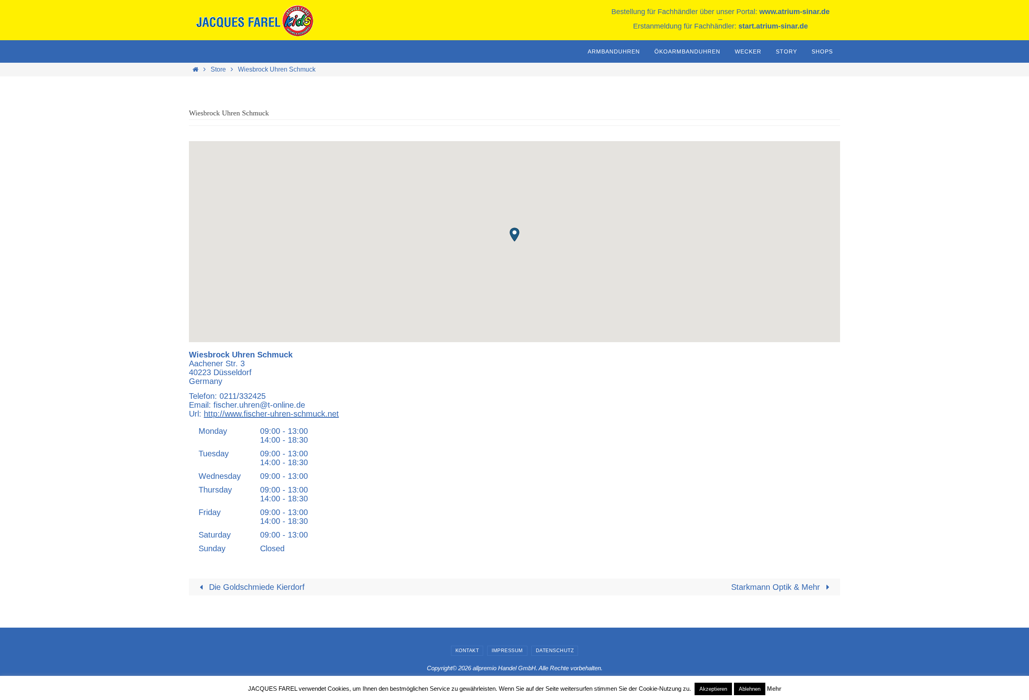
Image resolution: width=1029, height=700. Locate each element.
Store (218, 69)
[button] (514, 235)
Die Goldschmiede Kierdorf (256, 587)
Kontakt (467, 650)
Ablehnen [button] (749, 689)
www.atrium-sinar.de (794, 12)
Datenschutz (555, 650)
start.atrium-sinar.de (773, 26)
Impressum (507, 650)
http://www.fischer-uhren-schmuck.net (271, 413)
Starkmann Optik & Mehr (776, 587)
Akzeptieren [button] (713, 689)
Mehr (774, 688)
